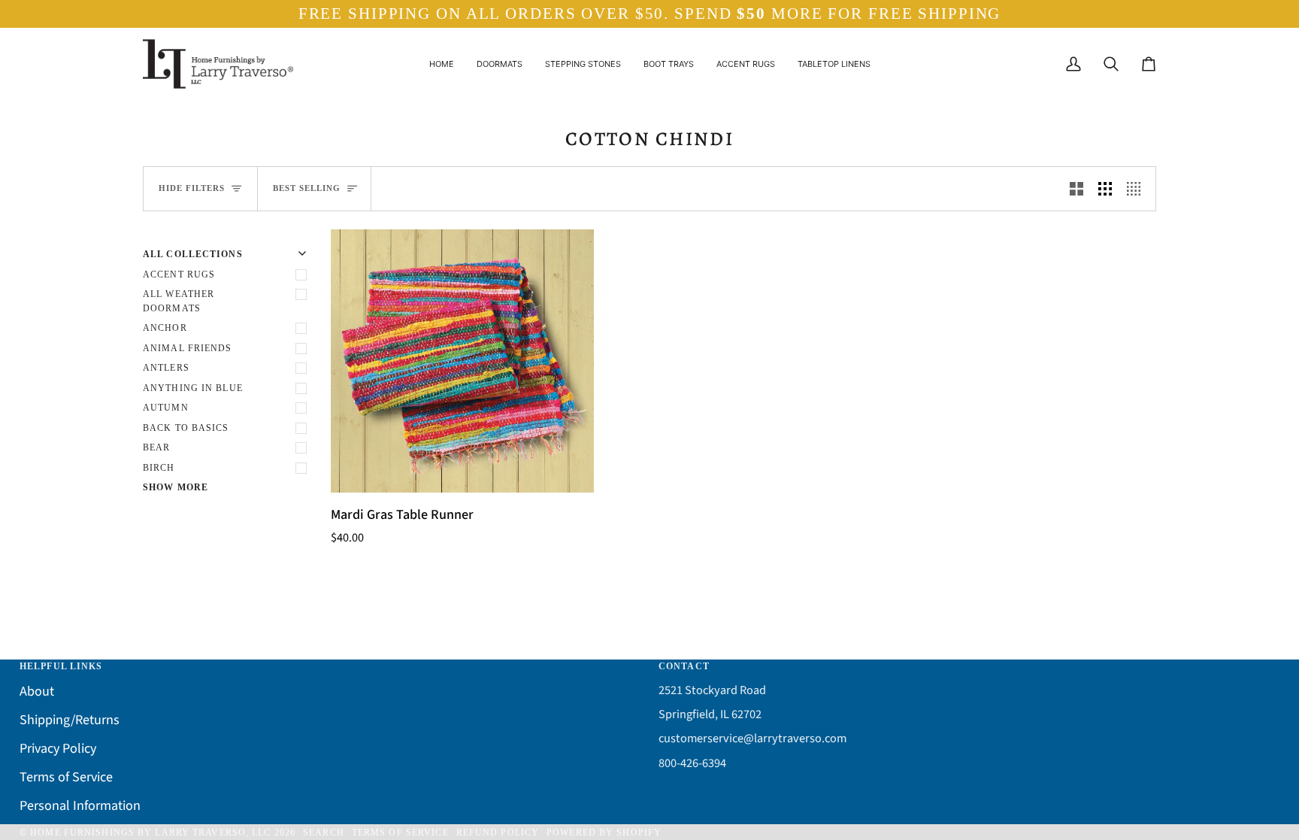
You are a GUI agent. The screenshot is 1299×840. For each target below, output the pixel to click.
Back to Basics (186, 428)
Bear (156, 447)
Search (323, 832)
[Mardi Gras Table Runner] (462, 361)
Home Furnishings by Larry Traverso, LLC (150, 832)
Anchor (165, 328)
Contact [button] (684, 666)
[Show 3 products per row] (1105, 189)
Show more (175, 487)
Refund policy (497, 832)
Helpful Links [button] (61, 666)
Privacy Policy (58, 748)
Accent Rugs (179, 274)
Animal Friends (187, 348)
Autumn (166, 407)
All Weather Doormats (178, 301)
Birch (159, 467)
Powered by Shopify (604, 832)
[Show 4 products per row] (1137, 189)
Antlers (166, 367)
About (37, 691)
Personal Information (80, 805)
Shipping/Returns (70, 719)
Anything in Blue (193, 388)
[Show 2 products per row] (1076, 189)
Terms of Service (66, 777)
